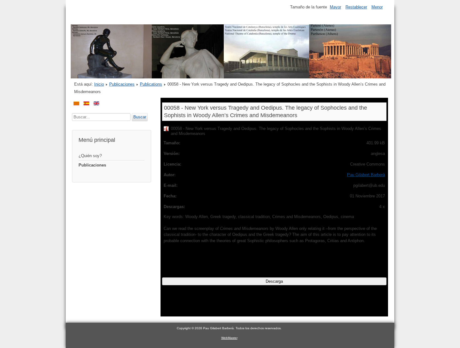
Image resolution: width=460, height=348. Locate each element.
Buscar (139, 117)
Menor (377, 7)
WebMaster (229, 338)
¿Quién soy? (90, 155)
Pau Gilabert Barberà (366, 174)
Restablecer (356, 7)
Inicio (99, 84)
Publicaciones (122, 84)
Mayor (335, 7)
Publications (151, 84)
